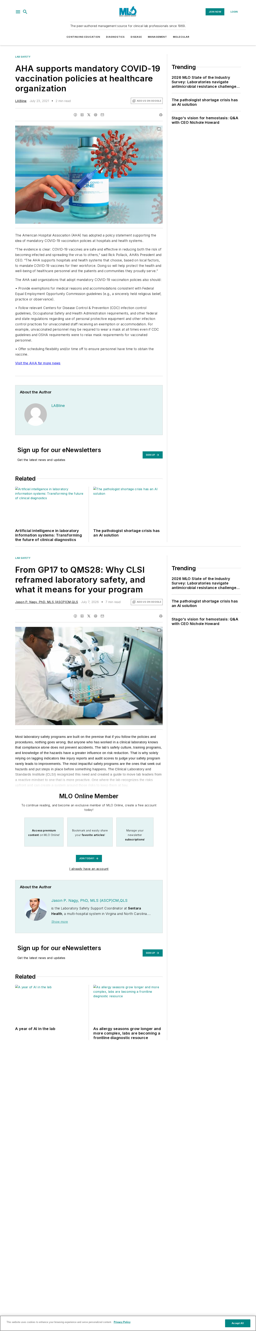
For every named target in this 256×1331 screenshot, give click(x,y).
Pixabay (152, 129)
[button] (18, 12)
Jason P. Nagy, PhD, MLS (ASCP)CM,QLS (46, 602)
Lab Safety (23, 56)
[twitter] (89, 115)
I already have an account (89, 869)
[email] (102, 115)
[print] (161, 115)
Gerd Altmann (134, 129)
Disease (136, 36)
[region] (128, 1323)
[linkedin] (82, 115)
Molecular (181, 36)
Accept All (238, 1323)
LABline (21, 101)
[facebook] (75, 115)
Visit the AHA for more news (38, 363)
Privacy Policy (122, 1322)
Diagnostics (115, 36)
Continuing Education (83, 36)
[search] (25, 12)
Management (157, 36)
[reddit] (95, 115)
